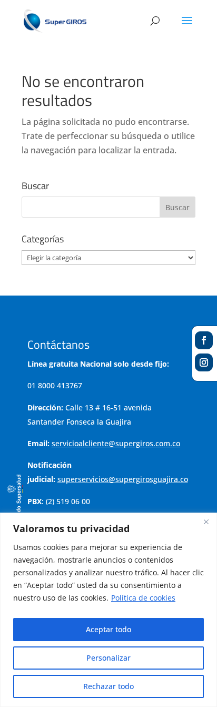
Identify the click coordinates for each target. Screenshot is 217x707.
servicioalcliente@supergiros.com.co (116, 443)
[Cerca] (206, 521)
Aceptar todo (108, 629)
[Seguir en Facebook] (204, 340)
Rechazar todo (108, 686)
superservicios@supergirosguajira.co (122, 479)
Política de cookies (143, 598)
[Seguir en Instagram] (204, 362)
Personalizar (108, 658)
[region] (108, 610)
